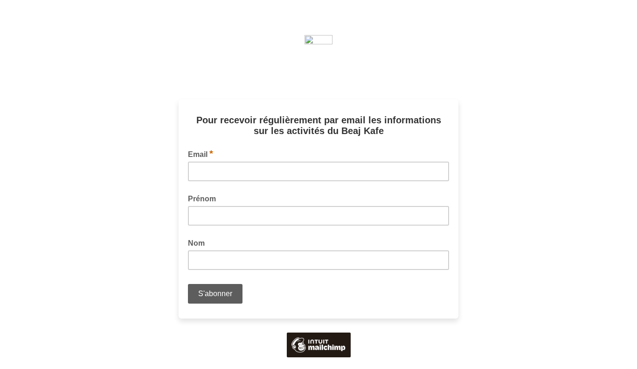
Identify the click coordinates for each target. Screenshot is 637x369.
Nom (196, 243)
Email (200, 154)
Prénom (202, 199)
